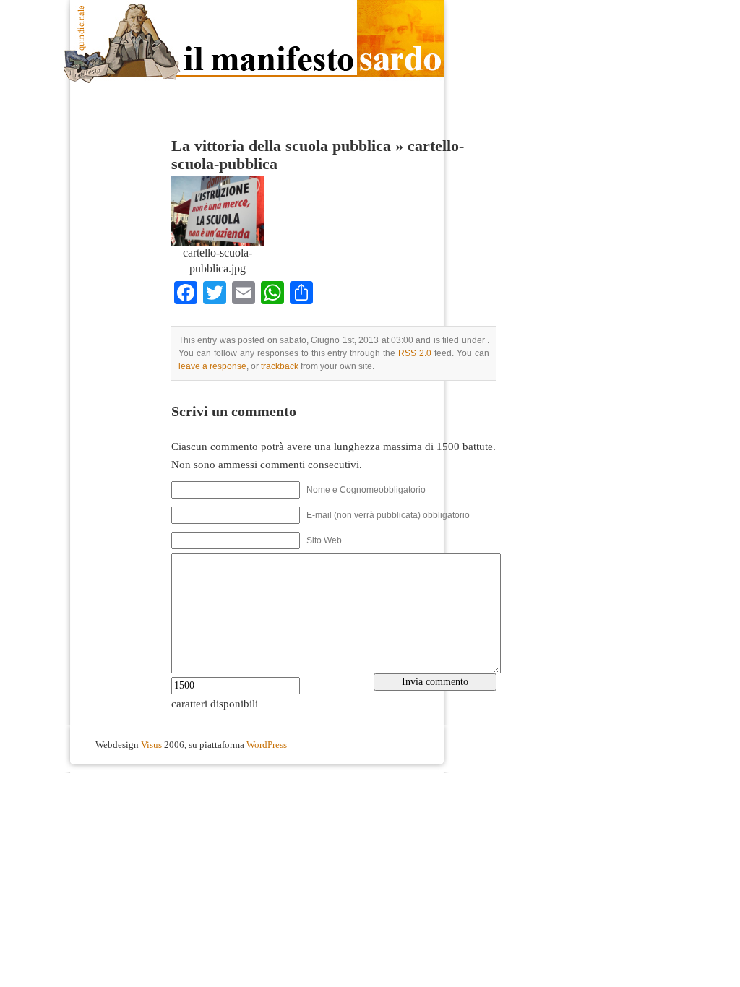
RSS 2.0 (414, 353)
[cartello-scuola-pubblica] (217, 242)
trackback (279, 366)
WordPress (266, 745)
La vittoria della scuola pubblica (281, 146)
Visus (151, 745)
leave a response (212, 366)
